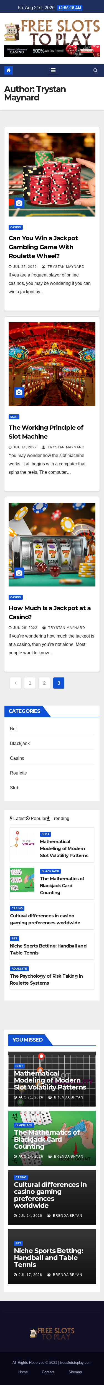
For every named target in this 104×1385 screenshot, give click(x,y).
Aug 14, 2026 (31, 1156)
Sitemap (75, 1372)
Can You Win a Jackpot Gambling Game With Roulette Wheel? (43, 247)
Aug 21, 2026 (31, 1097)
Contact (48, 1372)
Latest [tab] (19, 818)
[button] (95, 70)
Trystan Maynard (66, 267)
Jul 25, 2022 (25, 267)
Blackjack (20, 743)
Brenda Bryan (68, 1097)
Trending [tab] (59, 818)
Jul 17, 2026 (30, 1275)
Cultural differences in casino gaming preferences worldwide (50, 1195)
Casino (15, 227)
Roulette (18, 773)
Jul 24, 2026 (30, 1216)
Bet (13, 728)
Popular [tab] (38, 818)
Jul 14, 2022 (25, 447)
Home (23, 1372)
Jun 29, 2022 (25, 628)
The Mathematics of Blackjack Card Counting (46, 1139)
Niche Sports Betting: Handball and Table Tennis (48, 1258)
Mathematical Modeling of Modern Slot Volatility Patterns (50, 1080)
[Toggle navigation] (53, 70)
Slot (14, 416)
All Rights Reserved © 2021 (35, 1362)
